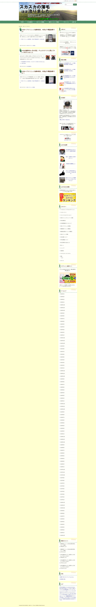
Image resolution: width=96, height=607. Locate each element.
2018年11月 (62, 439)
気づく (65, 596)
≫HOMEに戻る (62, 579)
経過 (74, 597)
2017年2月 (62, 496)
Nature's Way (61, 588)
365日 (60, 587)
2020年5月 (62, 389)
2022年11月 (62, 307)
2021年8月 (62, 348)
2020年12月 (62, 370)
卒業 (65, 594)
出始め (63, 594)
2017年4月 (62, 491)
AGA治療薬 (62, 587)
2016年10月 (62, 507)
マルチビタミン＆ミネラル (65, 253)
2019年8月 (62, 414)
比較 (60, 596)
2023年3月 (62, 296)
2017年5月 (62, 488)
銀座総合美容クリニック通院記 (66, 231)
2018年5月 (62, 455)
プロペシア (64, 593)
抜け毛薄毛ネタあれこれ (65, 242)
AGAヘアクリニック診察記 (31, 45)
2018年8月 (62, 447)
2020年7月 (62, 384)
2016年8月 (62, 513)
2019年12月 (62, 403)
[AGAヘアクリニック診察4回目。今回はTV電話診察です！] (51, 80)
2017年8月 (62, 480)
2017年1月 (62, 499)
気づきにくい (62, 596)
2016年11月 (62, 505)
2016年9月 (62, 510)
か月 (70, 588)
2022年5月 (62, 324)
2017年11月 (62, 472)
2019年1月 (62, 433)
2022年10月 (62, 310)
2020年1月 (62, 400)
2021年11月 (62, 340)
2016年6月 (62, 518)
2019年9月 (62, 411)
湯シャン (62, 245)
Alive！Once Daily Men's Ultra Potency (69, 587)
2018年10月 (62, 442)
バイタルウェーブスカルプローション (67, 209)
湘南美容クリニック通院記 (65, 228)
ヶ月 (70, 593)
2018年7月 (62, 450)
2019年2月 (62, 431)
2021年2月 (62, 365)
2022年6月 (62, 321)
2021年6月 (62, 354)
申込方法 (66, 597)
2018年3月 (62, 461)
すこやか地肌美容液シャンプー (67, 589)
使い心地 (73, 593)
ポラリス (62, 260)
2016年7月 (62, 516)
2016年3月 (62, 527)
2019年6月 (62, 420)
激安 (61, 597)
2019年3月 (62, 428)
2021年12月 (62, 337)
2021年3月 (62, 362)
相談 (68, 597)
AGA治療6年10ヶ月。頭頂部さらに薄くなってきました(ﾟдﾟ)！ (67, 555)
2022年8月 (62, 315)
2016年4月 (62, 524)
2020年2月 (62, 398)
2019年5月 (62, 422)
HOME (21, 26)
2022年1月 (62, 335)
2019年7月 (62, 417)
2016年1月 (62, 532)
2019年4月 (62, 425)
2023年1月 (62, 302)
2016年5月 (62, 521)
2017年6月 (62, 485)
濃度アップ (63, 597)
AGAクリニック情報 (64, 234)
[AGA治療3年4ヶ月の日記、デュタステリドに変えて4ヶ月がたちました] (51, 57)
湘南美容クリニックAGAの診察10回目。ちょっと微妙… (68, 544)
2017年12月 (62, 469)
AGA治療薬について (64, 239)
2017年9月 (62, 477)
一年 (71, 593)
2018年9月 (62, 444)
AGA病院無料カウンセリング (65, 223)
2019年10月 (62, 409)
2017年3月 (62, 494)
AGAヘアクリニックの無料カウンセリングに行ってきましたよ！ (71, 179)
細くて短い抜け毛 (71, 597)
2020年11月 (62, 373)
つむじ (73, 589)
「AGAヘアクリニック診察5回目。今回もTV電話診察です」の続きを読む (32, 39)
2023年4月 (62, 293)
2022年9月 (62, 313)
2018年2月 (62, 464)
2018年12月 (62, 436)
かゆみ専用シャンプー (66, 588)
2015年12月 (62, 535)
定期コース (67, 594)
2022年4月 (62, 326)
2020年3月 (62, 395)
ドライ (68, 592)
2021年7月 (62, 351)
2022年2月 (62, 332)
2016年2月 (62, 529)
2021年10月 (62, 343)
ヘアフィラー (68, 593)
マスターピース (63, 212)
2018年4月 (62, 458)
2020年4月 (62, 392)
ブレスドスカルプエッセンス (65, 215)
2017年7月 (62, 483)
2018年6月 (62, 453)
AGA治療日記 (29, 66)
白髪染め (62, 250)
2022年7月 (62, 318)
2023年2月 (62, 299)
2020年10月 (62, 376)
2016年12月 (62, 502)
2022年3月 (62, 329)
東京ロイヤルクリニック (72, 594)
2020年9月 (62, 378)
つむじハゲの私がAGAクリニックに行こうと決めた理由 (71, 172)
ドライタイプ (70, 592)
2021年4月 (62, 359)
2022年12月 (62, 304)
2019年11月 (62, 406)
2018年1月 (62, 466)
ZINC (62, 257)
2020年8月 (62, 381)
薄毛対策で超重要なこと (70, 163)
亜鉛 (61, 256)
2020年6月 (62, 387)
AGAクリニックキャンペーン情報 (66, 217)
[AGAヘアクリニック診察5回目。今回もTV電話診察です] (51, 38)
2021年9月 (62, 346)
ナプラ (73, 592)
